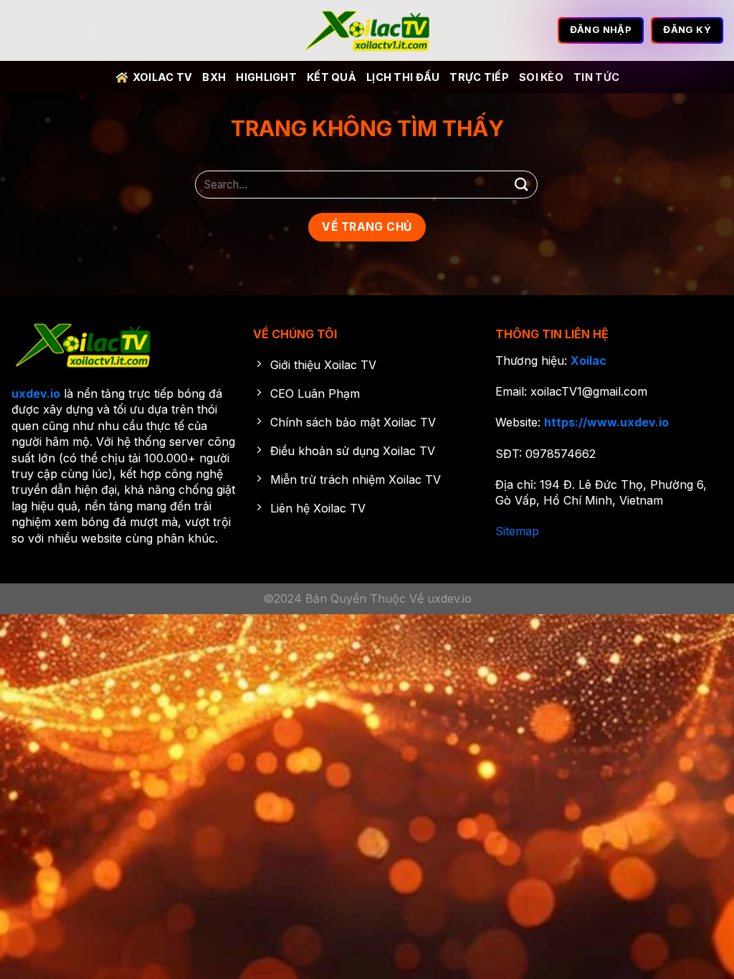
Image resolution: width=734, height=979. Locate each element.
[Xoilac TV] (367, 30)
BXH (214, 77)
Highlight (266, 77)
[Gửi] (521, 185)
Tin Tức (596, 77)
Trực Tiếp (479, 77)
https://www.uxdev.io (606, 422)
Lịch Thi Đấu (402, 77)
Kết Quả (331, 77)
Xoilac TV (163, 77)
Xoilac (588, 360)
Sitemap (517, 531)
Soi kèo (541, 77)
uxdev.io (35, 393)
